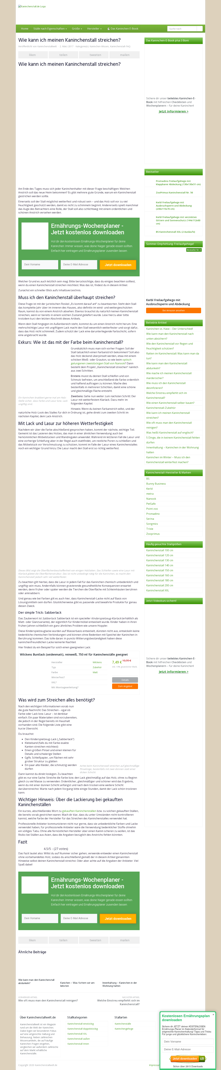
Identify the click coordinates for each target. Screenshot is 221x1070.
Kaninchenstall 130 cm (159, 560)
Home (24, 28)
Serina (150, 519)
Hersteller (93, 28)
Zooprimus (153, 534)
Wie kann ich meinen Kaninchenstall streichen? (168, 415)
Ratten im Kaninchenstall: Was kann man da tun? (172, 356)
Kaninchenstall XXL (157, 590)
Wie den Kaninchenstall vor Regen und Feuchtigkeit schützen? (169, 346)
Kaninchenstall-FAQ (120, 46)
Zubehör (97, 667)
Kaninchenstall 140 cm (159, 565)
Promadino (153, 514)
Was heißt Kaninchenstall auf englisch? (169, 432)
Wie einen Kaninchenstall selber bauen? (170, 403)
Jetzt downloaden (118, 265)
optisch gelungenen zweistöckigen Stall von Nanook (101, 361)
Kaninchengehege (124, 1028)
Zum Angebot (125, 686)
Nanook (151, 498)
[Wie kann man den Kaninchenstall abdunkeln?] (36, 966)
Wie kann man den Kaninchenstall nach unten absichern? (170, 336)
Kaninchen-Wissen (99, 46)
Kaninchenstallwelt (47, 46)
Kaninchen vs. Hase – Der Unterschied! (169, 329)
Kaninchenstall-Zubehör (161, 408)
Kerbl (149, 488)
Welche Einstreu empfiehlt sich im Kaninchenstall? (118, 1001)
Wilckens (97, 662)
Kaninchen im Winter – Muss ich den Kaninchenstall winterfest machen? (168, 460)
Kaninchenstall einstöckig (80, 1023)
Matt (95, 672)
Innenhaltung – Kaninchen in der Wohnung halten (119, 984)
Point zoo (152, 509)
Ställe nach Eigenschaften (49, 28)
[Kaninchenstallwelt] (47, 12)
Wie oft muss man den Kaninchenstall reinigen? (48, 999)
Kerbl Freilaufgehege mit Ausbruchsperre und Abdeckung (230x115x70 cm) (168, 302)
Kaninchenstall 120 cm (159, 555)
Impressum (155, 1065)
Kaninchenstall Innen (78, 1043)
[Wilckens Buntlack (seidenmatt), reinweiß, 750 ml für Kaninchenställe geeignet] (33, 673)
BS (147, 478)
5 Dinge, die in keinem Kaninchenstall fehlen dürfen (173, 440)
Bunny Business (156, 483)
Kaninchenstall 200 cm (159, 585)
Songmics (152, 524)
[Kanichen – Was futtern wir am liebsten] (79, 967)
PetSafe (151, 503)
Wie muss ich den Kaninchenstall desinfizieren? (166, 385)
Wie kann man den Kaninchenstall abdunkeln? (36, 981)
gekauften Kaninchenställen (79, 811)
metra (150, 493)
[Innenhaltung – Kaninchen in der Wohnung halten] (121, 967)
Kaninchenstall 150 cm (159, 570)
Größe (76, 28)
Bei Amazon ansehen (173, 310)
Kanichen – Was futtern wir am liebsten (77, 984)
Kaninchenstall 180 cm (159, 580)
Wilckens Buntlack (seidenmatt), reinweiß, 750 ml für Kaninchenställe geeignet (74, 654)
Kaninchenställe (123, 1023)
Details (125, 679)
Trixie (149, 529)
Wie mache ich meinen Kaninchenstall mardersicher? (169, 375)
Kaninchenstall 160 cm (159, 575)
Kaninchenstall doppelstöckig (82, 1028)
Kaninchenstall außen (78, 1038)
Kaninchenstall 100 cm (159, 550)
